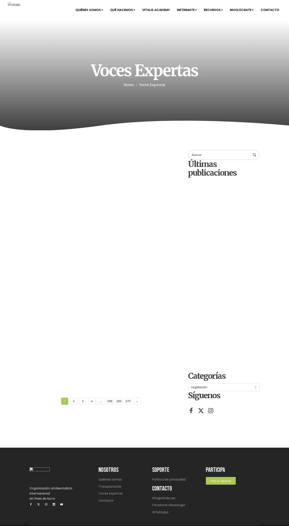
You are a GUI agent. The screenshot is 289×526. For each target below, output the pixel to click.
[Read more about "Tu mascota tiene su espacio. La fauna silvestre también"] (100, 178)
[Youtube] (61, 504)
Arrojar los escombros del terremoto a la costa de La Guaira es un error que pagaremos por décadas (233, 357)
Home (129, 84)
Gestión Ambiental (100, 157)
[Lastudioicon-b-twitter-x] (201, 411)
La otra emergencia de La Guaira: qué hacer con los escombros (233, 278)
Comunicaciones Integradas (59, 215)
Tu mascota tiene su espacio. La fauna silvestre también (88, 226)
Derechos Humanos (61, 276)
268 (109, 401)
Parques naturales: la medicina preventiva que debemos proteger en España (232, 317)
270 (128, 401)
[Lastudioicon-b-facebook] (191, 411)
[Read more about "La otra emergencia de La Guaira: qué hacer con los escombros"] (197, 271)
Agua (39, 276)
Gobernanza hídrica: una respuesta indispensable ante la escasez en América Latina (94, 349)
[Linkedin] (53, 504)
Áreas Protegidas (47, 157)
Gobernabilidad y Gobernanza (99, 276)
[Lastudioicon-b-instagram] (211, 411)
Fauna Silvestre (73, 157)
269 (118, 401)
